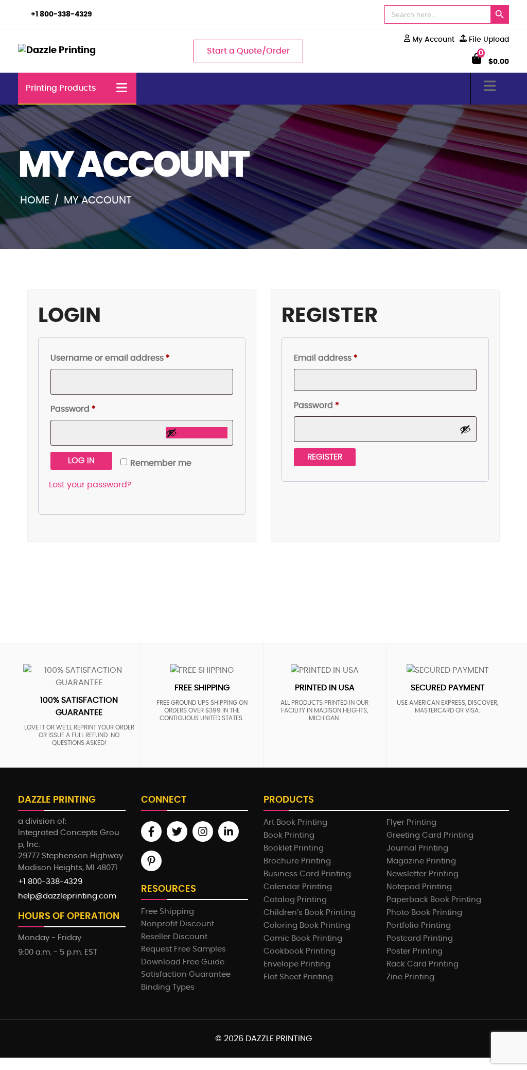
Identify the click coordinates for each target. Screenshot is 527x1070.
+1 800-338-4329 (61, 14)
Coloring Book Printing (307, 925)
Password (91, 408)
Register (324, 457)
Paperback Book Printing (434, 900)
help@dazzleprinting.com (67, 896)
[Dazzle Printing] (58, 51)
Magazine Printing (421, 861)
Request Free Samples (183, 949)
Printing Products (61, 88)
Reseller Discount (174, 937)
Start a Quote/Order (248, 51)
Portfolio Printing (419, 925)
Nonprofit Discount (177, 924)
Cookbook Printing (300, 951)
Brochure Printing (297, 861)
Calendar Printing (298, 887)
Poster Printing (415, 951)
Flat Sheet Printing (298, 977)
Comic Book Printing (303, 938)
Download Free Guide (182, 962)
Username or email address (128, 357)
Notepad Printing (419, 887)
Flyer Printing (411, 822)
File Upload (488, 39)
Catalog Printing (295, 900)
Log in (81, 460)
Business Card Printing (307, 874)
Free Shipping (167, 911)
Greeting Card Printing (430, 835)
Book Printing (289, 835)
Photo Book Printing (424, 912)
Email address (344, 357)
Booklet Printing (294, 848)
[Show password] (196, 432)
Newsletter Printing (423, 874)
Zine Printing (410, 977)
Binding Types (168, 987)
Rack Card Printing (423, 964)
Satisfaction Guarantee (186, 974)
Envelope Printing (297, 964)
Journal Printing (417, 848)
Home (34, 200)
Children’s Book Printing (310, 912)
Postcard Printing (420, 938)
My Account (432, 39)
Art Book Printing (295, 822)
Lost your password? (90, 485)
